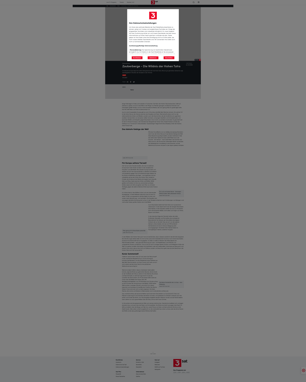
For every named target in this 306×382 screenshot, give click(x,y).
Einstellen (169, 58)
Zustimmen (137, 58)
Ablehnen (153, 58)
